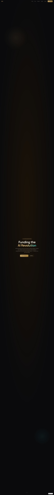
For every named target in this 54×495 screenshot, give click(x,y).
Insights (42, 1)
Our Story (31, 255)
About (32, 1)
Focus (35, 1)
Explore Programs (23, 255)
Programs (38, 1)
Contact (45, 1)
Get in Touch (50, 1)
